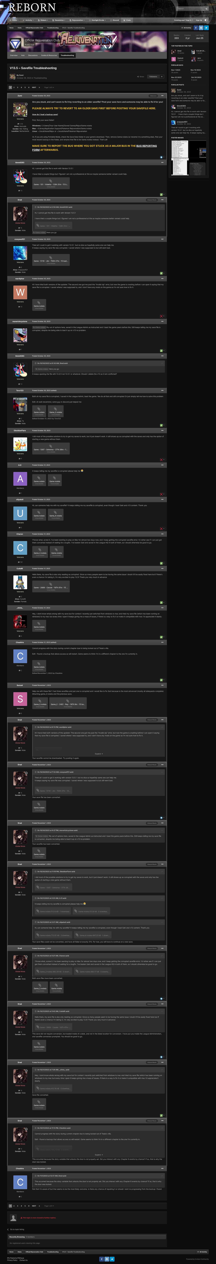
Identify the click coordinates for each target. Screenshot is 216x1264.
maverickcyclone (19, 321)
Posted (41, 96)
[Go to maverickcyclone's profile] (20, 335)
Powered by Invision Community (197, 1259)
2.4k (21, 124)
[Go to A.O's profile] (20, 479)
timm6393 (19, 162)
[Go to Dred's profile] (20, 214)
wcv (199, 58)
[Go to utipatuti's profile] (20, 513)
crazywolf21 (19, 239)
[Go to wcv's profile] (194, 59)
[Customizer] (206, 20)
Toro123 (19, 390)
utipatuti (19, 499)
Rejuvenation (77, 20)
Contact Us (24, 1260)
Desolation (59, 20)
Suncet (20, 685)
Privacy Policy (12, 1260)
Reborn (43, 20)
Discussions (33, 55)
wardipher (19, 279)
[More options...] (162, 95)
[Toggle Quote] (36, 207)
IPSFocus (20, 1258)
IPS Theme (11, 1258)
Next (34, 87)
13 (21, 191)
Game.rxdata (40, 232)
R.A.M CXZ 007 (202, 51)
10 (21, 307)
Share (141, 77)
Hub (22, 55)
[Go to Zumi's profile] (12, 76)
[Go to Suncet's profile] (20, 699)
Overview (14, 55)
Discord (115, 20)
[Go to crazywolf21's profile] (20, 253)
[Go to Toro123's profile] (20, 404)
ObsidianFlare (20, 430)
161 (21, 562)
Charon (19, 534)
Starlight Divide (97, 20)
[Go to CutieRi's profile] (20, 582)
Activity (28, 20)
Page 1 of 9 (48, 87)
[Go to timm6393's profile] (20, 176)
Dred (20, 200)
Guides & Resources (49, 55)
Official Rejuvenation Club (42, 40)
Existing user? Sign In (183, 20)
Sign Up (199, 20)
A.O (19, 465)
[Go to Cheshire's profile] (20, 656)
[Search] (206, 9)
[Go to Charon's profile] (20, 548)
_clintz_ (19, 608)
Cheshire (20, 642)
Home (14, 20)
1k (21, 228)
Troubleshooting (67, 55)
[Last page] (39, 87)
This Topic (197, 9)
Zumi (21, 75)
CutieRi (20, 568)
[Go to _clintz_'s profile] (20, 622)
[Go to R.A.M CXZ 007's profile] (193, 52)
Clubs (128, 20)
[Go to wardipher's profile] (20, 292)
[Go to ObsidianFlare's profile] (20, 444)
